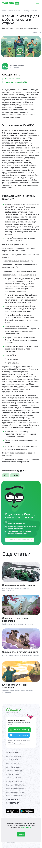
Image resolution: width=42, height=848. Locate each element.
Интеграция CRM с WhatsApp (16, 785)
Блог (4, 11)
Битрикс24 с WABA (12, 774)
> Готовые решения (13, 11)
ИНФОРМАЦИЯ (12, 803)
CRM (5, 475)
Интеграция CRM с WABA (15, 789)
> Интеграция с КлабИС (29, 11)
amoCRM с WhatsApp (13, 756)
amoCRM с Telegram (12, 763)
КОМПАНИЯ (11, 799)
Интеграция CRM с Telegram (15, 792)
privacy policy (26, 827)
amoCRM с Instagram (13, 767)
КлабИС (15, 475)
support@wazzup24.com (16, 744)
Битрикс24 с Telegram (13, 778)
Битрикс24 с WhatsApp (14, 771)
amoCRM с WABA (12, 760)
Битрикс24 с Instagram (14, 781)
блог (17, 3)
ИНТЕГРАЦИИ (12, 752)
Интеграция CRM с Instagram (16, 796)
